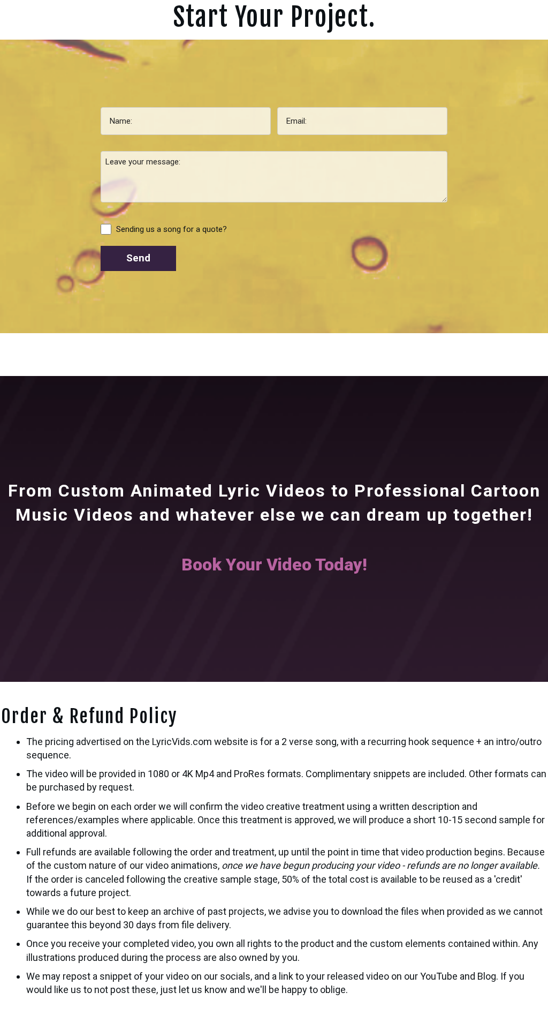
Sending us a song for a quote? (171, 229)
